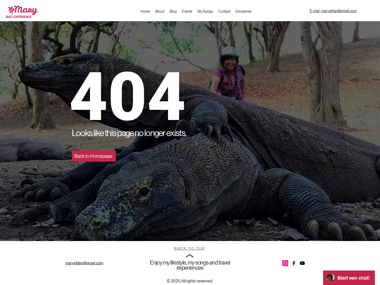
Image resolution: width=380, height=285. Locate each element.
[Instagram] (285, 263)
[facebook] (294, 263)
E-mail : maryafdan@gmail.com (333, 11)
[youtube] (302, 263)
